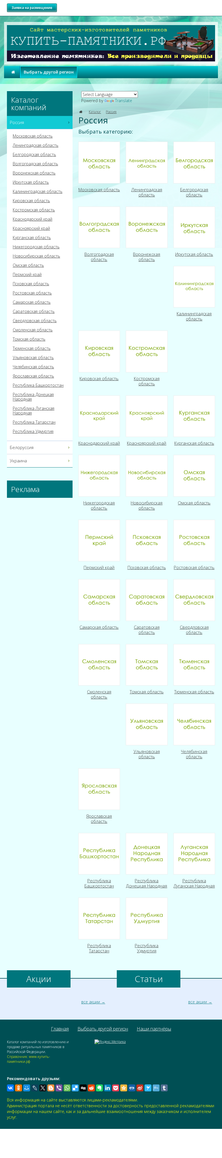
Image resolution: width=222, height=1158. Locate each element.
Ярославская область (33, 376)
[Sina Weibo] (139, 1087)
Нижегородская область (36, 247)
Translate (123, 100)
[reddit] (91, 1087)
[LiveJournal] (34, 1087)
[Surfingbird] (148, 1087)
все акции (90, 1002)
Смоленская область (33, 330)
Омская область (28, 265)
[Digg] (83, 1087)
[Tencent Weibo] (156, 1087)
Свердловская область (35, 320)
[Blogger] (50, 1087)
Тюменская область (32, 348)
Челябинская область (33, 367)
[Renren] (131, 1087)
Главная (60, 1029)
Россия (111, 111)
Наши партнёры (154, 1029)
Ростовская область (32, 293)
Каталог (95, 111)
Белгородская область (34, 154)
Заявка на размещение (32, 7)
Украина (18, 460)
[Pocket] (115, 1087)
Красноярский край (31, 228)
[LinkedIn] (107, 1087)
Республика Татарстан (34, 422)
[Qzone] (123, 1087)
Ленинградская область (35, 145)
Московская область (33, 136)
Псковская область (31, 283)
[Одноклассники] (18, 1087)
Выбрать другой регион (49, 72)
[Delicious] (75, 1087)
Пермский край (27, 274)
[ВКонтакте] (10, 1087)
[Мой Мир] (26, 1087)
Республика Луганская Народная (33, 410)
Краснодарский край (32, 219)
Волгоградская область (35, 164)
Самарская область (32, 302)
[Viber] (59, 1087)
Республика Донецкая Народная (33, 396)
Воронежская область (34, 173)
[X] (42, 1087)
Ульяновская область (33, 357)
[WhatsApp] (67, 1087)
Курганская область (32, 237)
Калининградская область (37, 191)
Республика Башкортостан (38, 385)
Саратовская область (34, 311)
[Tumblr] (164, 1087)
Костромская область (34, 210)
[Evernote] (99, 1087)
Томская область (29, 339)
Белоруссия (22, 447)
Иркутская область (31, 182)
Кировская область (31, 200)
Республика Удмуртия (33, 431)
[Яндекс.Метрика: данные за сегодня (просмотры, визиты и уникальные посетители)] (110, 1041)
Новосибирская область (36, 256)
